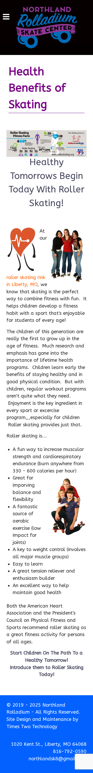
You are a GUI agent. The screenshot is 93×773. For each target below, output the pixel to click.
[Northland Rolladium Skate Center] (46, 27)
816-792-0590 (70, 751)
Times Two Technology (31, 726)
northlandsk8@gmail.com (58, 759)
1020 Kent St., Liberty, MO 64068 (49, 744)
